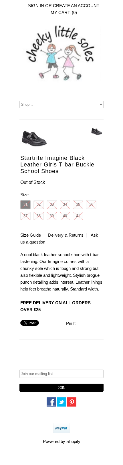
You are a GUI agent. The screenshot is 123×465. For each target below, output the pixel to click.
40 (65, 216)
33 (52, 204)
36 (91, 204)
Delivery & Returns (66, 235)
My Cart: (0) (64, 12)
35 (78, 204)
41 (78, 216)
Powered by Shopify (61, 441)
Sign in (36, 5)
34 (65, 204)
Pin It (71, 323)
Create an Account (76, 5)
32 (39, 204)
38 (39, 216)
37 (25, 216)
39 (52, 216)
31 (25, 204)
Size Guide (30, 235)
